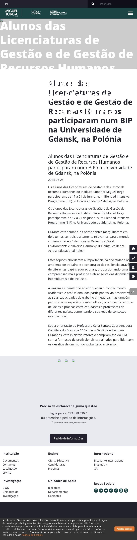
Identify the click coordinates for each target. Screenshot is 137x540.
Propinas (53, 468)
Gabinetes (54, 496)
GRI (96, 468)
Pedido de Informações (68, 438)
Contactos (9, 464)
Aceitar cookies (124, 528)
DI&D (6, 488)
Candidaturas (56, 464)
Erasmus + (100, 464)
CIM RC (7, 472)
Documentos (11, 460)
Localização (10, 468)
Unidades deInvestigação (10, 494)
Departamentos (58, 492)
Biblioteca (54, 488)
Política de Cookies (32, 534)
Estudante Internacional (109, 460)
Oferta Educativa (58, 460)
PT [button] (6, 3)
